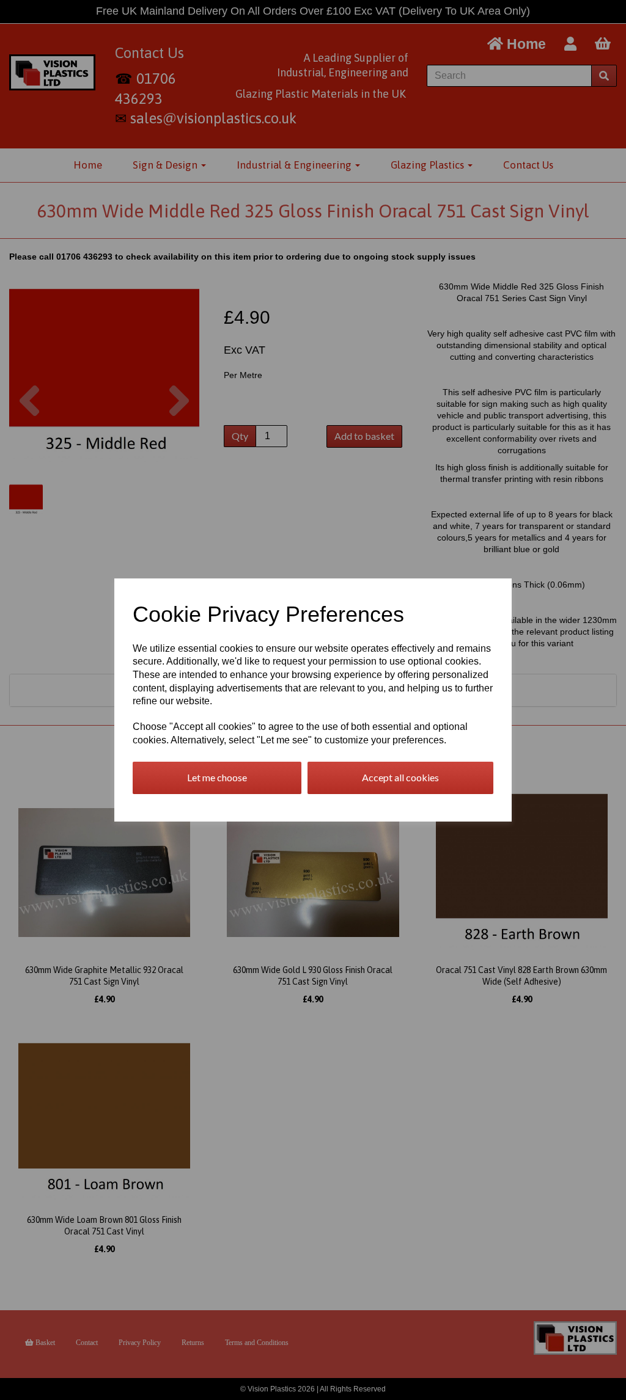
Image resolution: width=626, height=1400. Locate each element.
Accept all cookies (400, 777)
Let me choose (217, 777)
